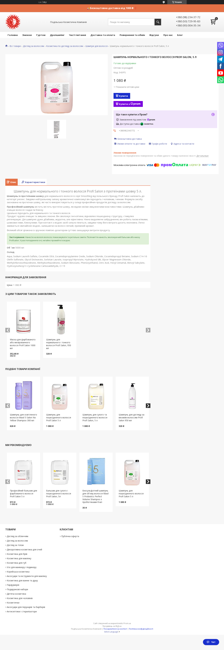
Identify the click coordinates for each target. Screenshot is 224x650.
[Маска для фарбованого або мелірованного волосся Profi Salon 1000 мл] (23, 320)
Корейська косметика (18, 571)
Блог (180, 34)
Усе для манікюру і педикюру (21, 567)
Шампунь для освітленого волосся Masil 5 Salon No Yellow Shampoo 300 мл (23, 417)
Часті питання (77, 34)
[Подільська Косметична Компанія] (13, 22)
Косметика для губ (16, 562)
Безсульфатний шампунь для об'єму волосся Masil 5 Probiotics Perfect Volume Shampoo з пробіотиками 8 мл (95, 496)
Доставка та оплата (103, 34)
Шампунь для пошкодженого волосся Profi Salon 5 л (58, 417)
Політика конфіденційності (141, 629)
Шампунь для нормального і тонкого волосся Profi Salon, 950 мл (58, 344)
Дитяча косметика (16, 593)
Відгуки (154, 34)
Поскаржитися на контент (115, 629)
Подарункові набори (17, 589)
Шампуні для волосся (96, 46)
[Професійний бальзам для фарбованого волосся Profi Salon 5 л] (23, 471)
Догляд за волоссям (33, 46)
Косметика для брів (17, 553)
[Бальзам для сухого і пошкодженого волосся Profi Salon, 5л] (60, 471)
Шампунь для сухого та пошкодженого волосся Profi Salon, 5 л (94, 417)
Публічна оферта (70, 536)
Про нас (168, 34)
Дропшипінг (57, 34)
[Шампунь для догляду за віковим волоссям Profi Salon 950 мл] (132, 395)
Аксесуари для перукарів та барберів (26, 607)
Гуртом (40, 34)
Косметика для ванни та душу (22, 580)
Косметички (13, 602)
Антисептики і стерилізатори (22, 611)
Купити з (124, 103)
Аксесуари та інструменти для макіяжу (27, 576)
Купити (123, 95)
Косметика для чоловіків (20, 598)
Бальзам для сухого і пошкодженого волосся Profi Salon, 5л (58, 493)
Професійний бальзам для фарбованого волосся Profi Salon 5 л (23, 493)
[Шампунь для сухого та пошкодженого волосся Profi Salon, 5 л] (96, 395)
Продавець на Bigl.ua (112, 626)
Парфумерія (13, 584)
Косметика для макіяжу (19, 558)
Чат (213, 642)
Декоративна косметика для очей (24, 549)
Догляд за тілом (15, 545)
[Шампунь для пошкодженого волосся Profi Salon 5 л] (60, 395)
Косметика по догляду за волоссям (64, 46)
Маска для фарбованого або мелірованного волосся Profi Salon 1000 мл (23, 344)
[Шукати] (158, 22)
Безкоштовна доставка (129, 138)
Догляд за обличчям (17, 536)
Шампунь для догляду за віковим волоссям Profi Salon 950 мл (131, 417)
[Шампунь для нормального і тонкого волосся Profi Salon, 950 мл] (60, 320)
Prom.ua (127, 623)
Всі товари (15, 46)
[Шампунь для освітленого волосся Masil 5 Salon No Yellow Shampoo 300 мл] (23, 395)
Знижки (27, 34)
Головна (13, 34)
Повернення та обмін (132, 34)
